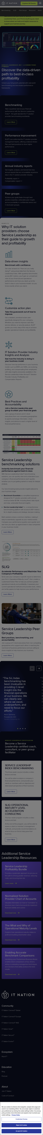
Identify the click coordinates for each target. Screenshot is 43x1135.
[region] (21, 1118)
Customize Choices (21, 1119)
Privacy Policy (16, 1115)
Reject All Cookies (21, 1125)
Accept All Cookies (21, 1131)
